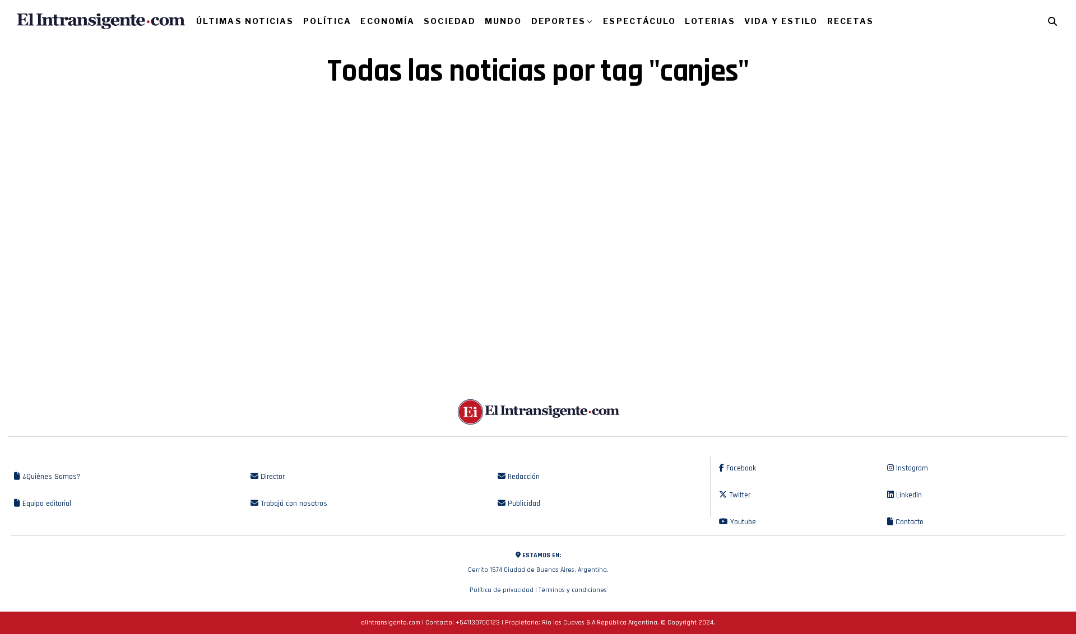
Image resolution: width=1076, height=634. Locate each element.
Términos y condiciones (573, 590)
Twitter (738, 495)
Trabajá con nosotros (292, 503)
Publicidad (522, 503)
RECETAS (850, 21)
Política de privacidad (502, 590)
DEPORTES (558, 21)
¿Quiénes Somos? (50, 477)
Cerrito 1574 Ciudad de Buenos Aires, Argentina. (538, 562)
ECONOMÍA (387, 21)
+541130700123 (478, 622)
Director (271, 477)
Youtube (742, 522)
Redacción (522, 477)
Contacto (908, 522)
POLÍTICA (327, 21)
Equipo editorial (45, 503)
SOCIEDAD (450, 21)
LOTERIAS (710, 21)
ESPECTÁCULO (639, 21)
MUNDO (503, 21)
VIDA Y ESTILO (781, 21)
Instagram (911, 468)
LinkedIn (908, 495)
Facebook (740, 468)
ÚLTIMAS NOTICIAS (245, 21)
